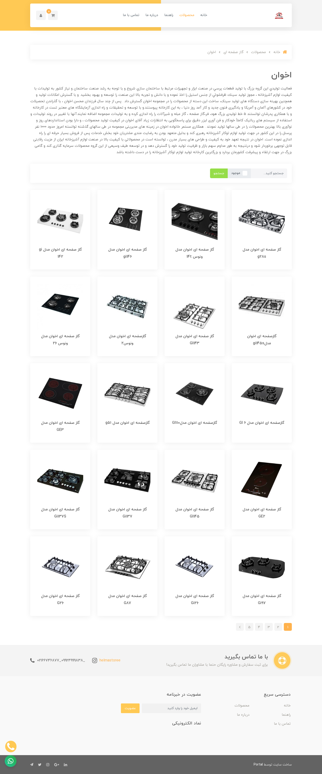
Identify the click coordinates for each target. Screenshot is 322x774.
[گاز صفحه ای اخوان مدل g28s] (262, 219)
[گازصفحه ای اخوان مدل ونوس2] (127, 306)
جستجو (219, 173)
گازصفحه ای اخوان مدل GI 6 (261, 422)
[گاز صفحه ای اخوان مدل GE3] (60, 392)
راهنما (168, 15)
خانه (203, 15)
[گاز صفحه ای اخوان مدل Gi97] (262, 566)
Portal (258, 764)
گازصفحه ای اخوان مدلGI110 (194, 422)
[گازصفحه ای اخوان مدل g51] (127, 392)
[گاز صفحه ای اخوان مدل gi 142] (60, 219)
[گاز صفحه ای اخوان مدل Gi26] (195, 566)
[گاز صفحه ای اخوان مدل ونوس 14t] (195, 219)
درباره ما (151, 15)
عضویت (130, 708)
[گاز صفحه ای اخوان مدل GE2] (262, 479)
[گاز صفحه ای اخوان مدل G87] (127, 566)
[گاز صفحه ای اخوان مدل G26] (60, 566)
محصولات (186, 15)
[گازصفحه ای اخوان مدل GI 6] (262, 392)
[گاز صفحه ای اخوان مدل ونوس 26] (60, 306)
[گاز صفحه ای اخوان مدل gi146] (127, 219)
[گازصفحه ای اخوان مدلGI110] (195, 392)
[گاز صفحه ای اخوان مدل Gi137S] (60, 479)
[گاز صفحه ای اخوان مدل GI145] (195, 479)
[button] (53, 15)
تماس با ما (131, 15)
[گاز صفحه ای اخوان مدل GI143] (195, 306)
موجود (235, 173)
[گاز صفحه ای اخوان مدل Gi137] (127, 479)
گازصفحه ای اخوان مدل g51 (127, 422)
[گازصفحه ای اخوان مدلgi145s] (262, 306)
